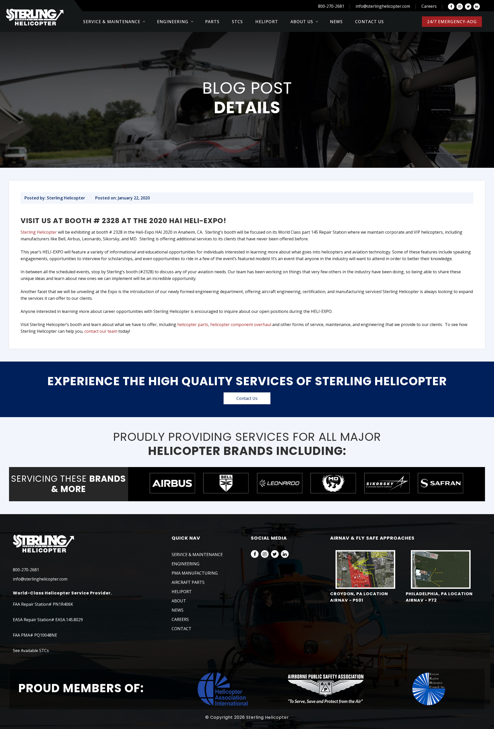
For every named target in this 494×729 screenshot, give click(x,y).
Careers (429, 6)
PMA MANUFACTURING (195, 573)
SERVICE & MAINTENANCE (197, 554)
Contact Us (247, 398)
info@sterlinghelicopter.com (383, 6)
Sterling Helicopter (39, 232)
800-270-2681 (331, 6)
